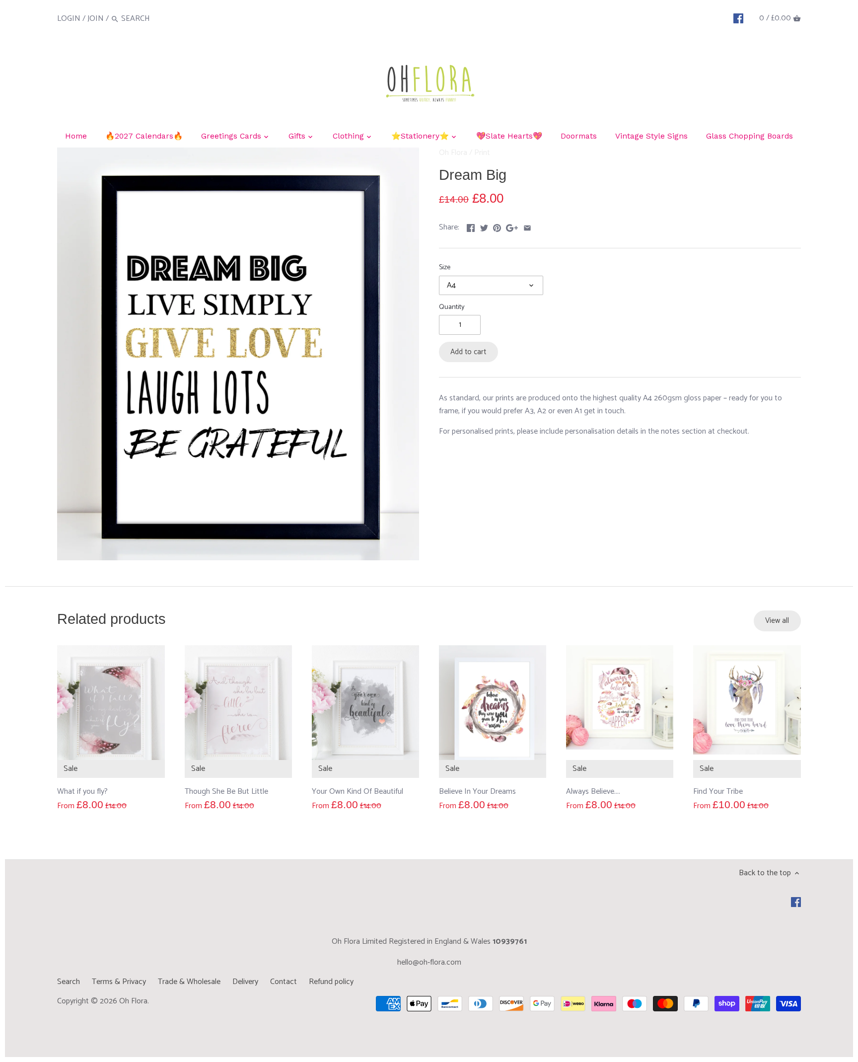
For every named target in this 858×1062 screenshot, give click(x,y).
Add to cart (468, 352)
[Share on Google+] (512, 226)
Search (68, 981)
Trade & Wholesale (189, 981)
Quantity (452, 307)
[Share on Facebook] (471, 226)
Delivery (245, 981)
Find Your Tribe (718, 792)
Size (444, 267)
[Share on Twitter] (484, 226)
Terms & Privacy (119, 981)
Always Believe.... (593, 792)
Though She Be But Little (226, 792)
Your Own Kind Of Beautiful (357, 792)
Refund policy (331, 981)
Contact (283, 981)
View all (777, 620)
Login (68, 18)
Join (95, 18)
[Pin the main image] (497, 226)
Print (482, 152)
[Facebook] (738, 18)
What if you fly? (82, 792)
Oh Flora (453, 152)
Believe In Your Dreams (477, 792)
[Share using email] (527, 226)
